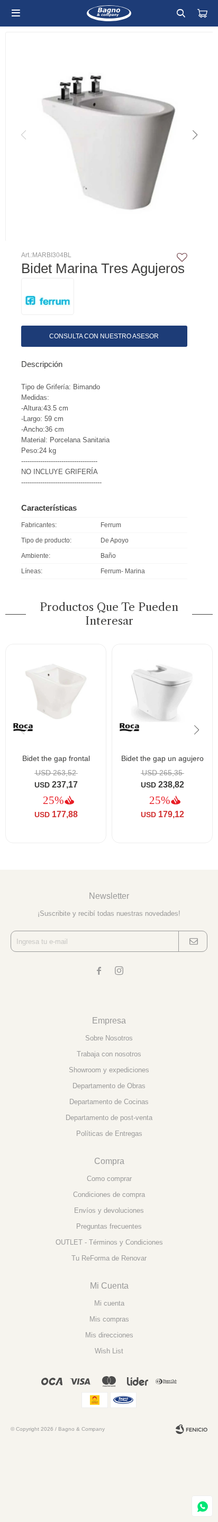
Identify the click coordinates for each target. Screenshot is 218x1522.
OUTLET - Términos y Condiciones (109, 1242)
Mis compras (109, 1319)
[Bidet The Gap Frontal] (55, 694)
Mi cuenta (109, 1303)
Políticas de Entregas (109, 1134)
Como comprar (109, 1179)
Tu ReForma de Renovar (109, 1258)
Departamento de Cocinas (109, 1102)
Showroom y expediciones (109, 1070)
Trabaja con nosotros (109, 1054)
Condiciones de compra (109, 1195)
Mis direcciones (109, 1335)
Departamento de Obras (109, 1086)
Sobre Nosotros (109, 1038)
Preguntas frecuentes (109, 1226)
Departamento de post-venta (109, 1118)
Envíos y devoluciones (109, 1210)
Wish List (109, 1351)
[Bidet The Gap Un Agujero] (162, 694)
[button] (181, 13)
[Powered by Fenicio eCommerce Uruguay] (191, 1429)
